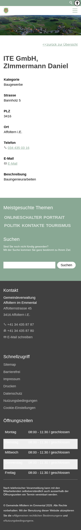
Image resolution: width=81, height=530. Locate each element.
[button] (75, 11)
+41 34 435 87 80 (20, 331)
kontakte (33, 225)
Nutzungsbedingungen (18, 520)
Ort (6, 127)
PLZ (7, 111)
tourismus (58, 225)
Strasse (10, 95)
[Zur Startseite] (6, 11)
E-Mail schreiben (20, 337)
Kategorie (11, 79)
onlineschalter (23, 217)
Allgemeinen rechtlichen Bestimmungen (37, 515)
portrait (54, 217)
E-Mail (9, 158)
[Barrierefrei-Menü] (77, 3)
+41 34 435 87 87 (20, 324)
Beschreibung (15, 174)
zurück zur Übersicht (62, 44)
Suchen (66, 265)
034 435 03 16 (18, 148)
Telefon (10, 143)
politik (12, 225)
